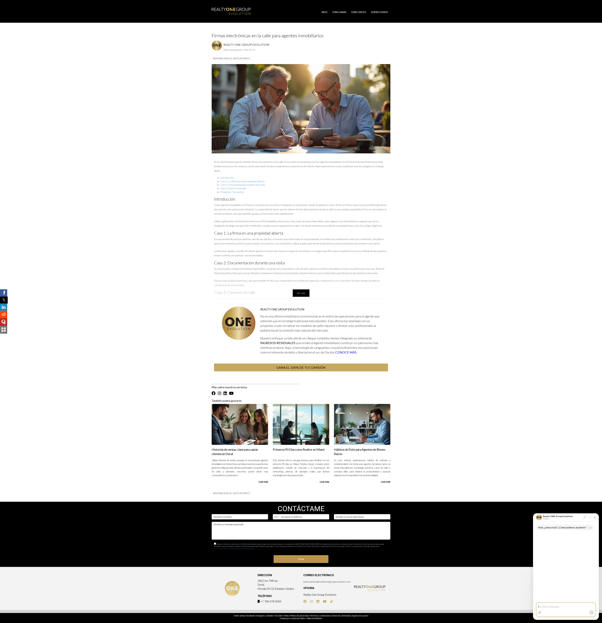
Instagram (260, 616)
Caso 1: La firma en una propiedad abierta (242, 181)
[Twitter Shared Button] (4, 300)
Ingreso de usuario (360, 616)
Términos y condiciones (320, 616)
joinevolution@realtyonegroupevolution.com (327, 581)
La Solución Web (297, 618)
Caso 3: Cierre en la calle (233, 188)
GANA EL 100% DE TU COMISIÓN (301, 367)
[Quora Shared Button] (3, 322)
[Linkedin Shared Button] (3, 307)
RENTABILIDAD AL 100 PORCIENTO (231, 58)
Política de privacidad (299, 616)
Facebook (250, 616)
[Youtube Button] (231, 393)
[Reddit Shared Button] (3, 314)
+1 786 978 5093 (270, 601)
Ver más (301, 292)
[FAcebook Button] (214, 393)
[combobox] (276, 516)
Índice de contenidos (341, 616)
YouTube (278, 616)
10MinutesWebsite (314, 618)
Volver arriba (239, 616)
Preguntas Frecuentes (232, 191)
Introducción (227, 177)
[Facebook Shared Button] (3, 292)
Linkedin (269, 616)
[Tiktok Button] (331, 601)
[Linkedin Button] (225, 393)
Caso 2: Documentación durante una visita (242, 184)
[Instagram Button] (219, 393)
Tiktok (286, 616)
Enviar (301, 559)
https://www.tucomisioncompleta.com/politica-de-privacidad (234, 549)
